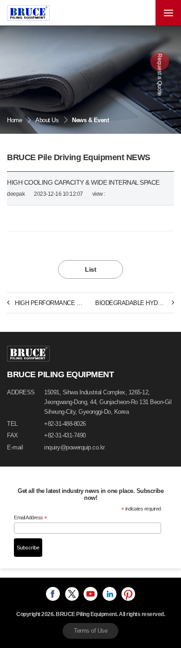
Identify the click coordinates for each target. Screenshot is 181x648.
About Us (46, 120)
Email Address (30, 518)
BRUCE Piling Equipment (28, 13)
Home (14, 120)
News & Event (90, 120)
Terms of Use (90, 630)
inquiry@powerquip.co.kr (74, 447)
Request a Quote (159, 74)
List (90, 269)
